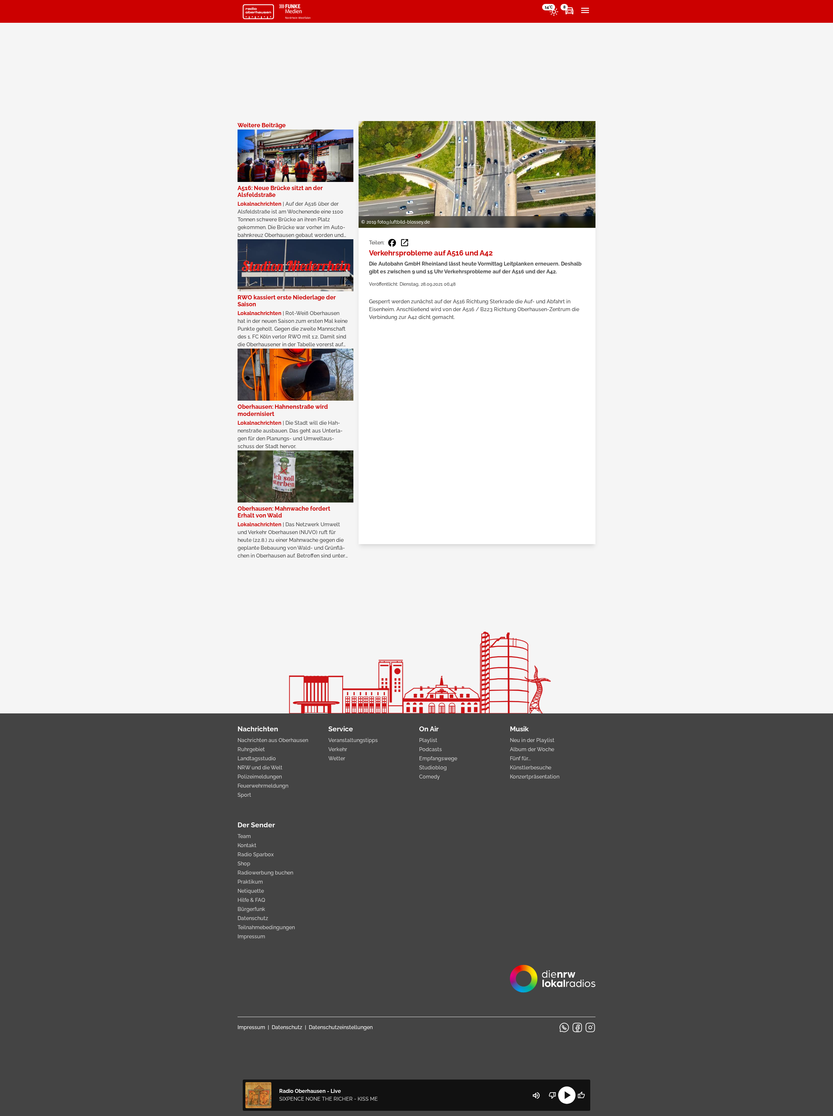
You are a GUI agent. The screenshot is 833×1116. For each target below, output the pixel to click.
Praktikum (250, 882)
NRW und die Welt (260, 768)
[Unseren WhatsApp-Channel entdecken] (564, 1027)
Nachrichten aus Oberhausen (273, 740)
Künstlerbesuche (530, 768)
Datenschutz (253, 918)
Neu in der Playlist (532, 740)
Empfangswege (438, 758)
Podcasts (430, 749)
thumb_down (552, 1095)
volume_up (536, 1095)
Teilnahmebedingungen (266, 927)
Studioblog (433, 768)
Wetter (336, 758)
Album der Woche (532, 749)
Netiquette (251, 891)
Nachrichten (258, 729)
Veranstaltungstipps (353, 740)
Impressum (251, 936)
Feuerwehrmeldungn (263, 786)
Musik (519, 729)
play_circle (566, 1095)
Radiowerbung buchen (265, 873)
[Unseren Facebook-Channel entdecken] (577, 1027)
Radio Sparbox (256, 854)
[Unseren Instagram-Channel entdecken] (590, 1027)
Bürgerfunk (251, 909)
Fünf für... (520, 758)
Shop (244, 864)
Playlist (428, 740)
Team (244, 836)
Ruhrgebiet (251, 749)
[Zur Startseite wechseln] (258, 12)
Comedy (429, 777)
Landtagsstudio (257, 758)
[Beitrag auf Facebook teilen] (392, 243)
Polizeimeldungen (260, 777)
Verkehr (337, 749)
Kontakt (247, 845)
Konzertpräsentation (534, 777)
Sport (244, 795)
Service (340, 729)
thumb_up (581, 1095)
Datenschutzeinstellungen (341, 1027)
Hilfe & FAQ (251, 900)
